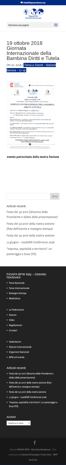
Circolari (13, 330)
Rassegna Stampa (17, 293)
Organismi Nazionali (19, 351)
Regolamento (15, 325)
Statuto (12, 314)
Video (11, 319)
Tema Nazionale (17, 282)
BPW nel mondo (16, 357)
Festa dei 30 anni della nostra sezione (30, 235)
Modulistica (14, 298)
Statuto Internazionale (20, 346)
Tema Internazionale (19, 288)
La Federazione (16, 309)
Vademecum (15, 341)
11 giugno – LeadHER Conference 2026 (30, 242)
